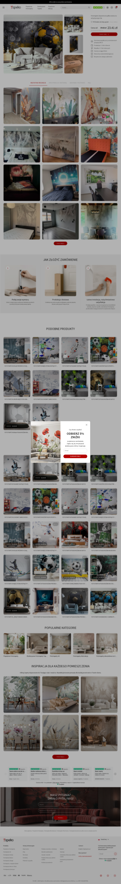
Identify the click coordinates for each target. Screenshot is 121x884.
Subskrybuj (75, 456)
